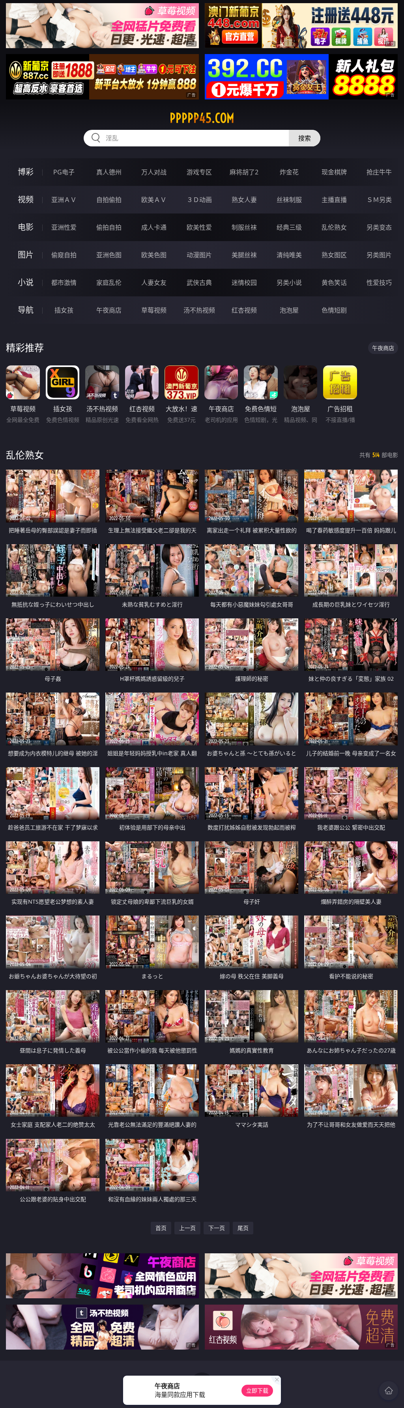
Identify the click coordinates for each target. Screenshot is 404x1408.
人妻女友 (153, 282)
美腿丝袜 (244, 255)
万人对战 (153, 172)
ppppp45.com (202, 118)
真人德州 (109, 172)
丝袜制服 (289, 199)
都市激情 (64, 282)
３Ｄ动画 (199, 199)
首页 (160, 1228)
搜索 (304, 138)
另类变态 (379, 227)
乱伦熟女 (334, 227)
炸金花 (289, 172)
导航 (26, 310)
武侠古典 (199, 282)
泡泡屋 (289, 310)
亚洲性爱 (64, 227)
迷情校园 (244, 282)
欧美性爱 (199, 227)
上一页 (187, 1228)
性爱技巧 (379, 282)
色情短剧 (334, 310)
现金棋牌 (334, 172)
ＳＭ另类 (379, 199)
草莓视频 (153, 310)
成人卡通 (153, 227)
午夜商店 (109, 310)
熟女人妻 (244, 199)
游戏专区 (199, 172)
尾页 (243, 1228)
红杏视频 (244, 310)
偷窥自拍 (64, 255)
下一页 (216, 1228)
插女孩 (63, 310)
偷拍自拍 (109, 227)
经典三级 (289, 227)
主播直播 (334, 199)
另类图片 (379, 255)
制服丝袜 (244, 227)
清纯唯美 (289, 255)
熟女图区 (334, 255)
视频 (26, 199)
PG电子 (64, 172)
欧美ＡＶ (153, 199)
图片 (26, 254)
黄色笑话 (334, 282)
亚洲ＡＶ (64, 199)
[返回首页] (388, 1390)
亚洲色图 (109, 255)
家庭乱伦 (109, 282)
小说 (26, 282)
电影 (26, 227)
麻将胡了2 (244, 172)
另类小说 (289, 282)
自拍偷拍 (109, 199)
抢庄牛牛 (379, 172)
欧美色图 (153, 255)
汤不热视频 (199, 310)
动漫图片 (199, 255)
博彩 (26, 172)
